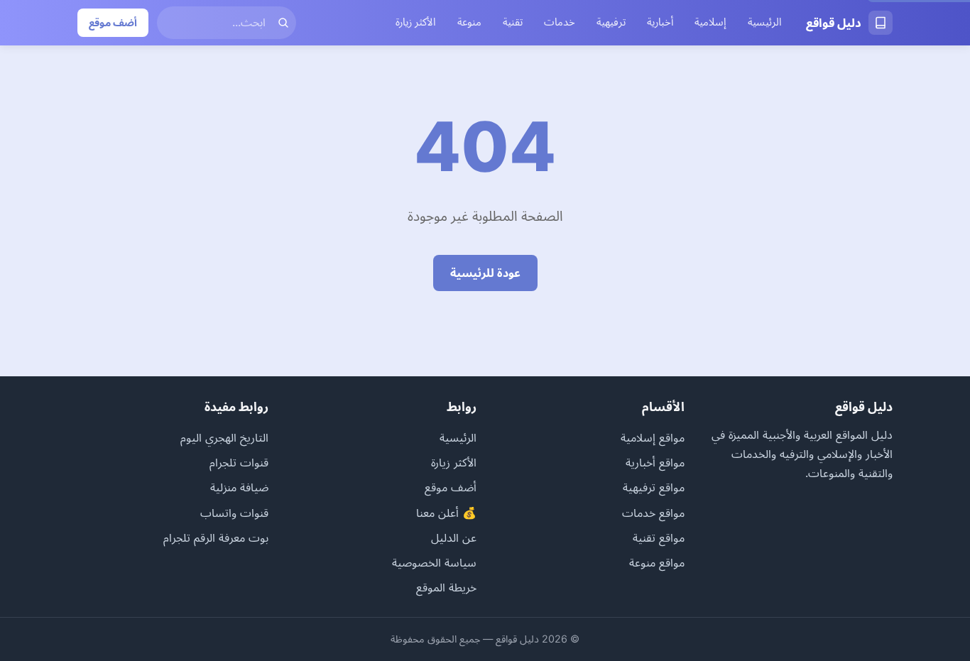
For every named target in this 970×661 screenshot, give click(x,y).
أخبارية (660, 22)
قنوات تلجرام (238, 462)
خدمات (559, 22)
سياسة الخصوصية (434, 562)
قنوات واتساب (234, 513)
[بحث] (283, 22)
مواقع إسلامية (653, 437)
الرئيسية (765, 22)
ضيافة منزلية (239, 487)
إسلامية (710, 22)
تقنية (513, 22)
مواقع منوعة (657, 562)
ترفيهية (611, 22)
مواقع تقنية (659, 537)
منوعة (469, 22)
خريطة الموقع (446, 587)
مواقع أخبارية (655, 462)
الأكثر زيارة (416, 22)
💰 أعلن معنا (446, 513)
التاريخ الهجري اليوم (224, 437)
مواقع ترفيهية (654, 487)
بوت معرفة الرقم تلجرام (215, 537)
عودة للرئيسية (485, 273)
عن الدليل (453, 537)
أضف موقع (113, 22)
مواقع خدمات (653, 513)
